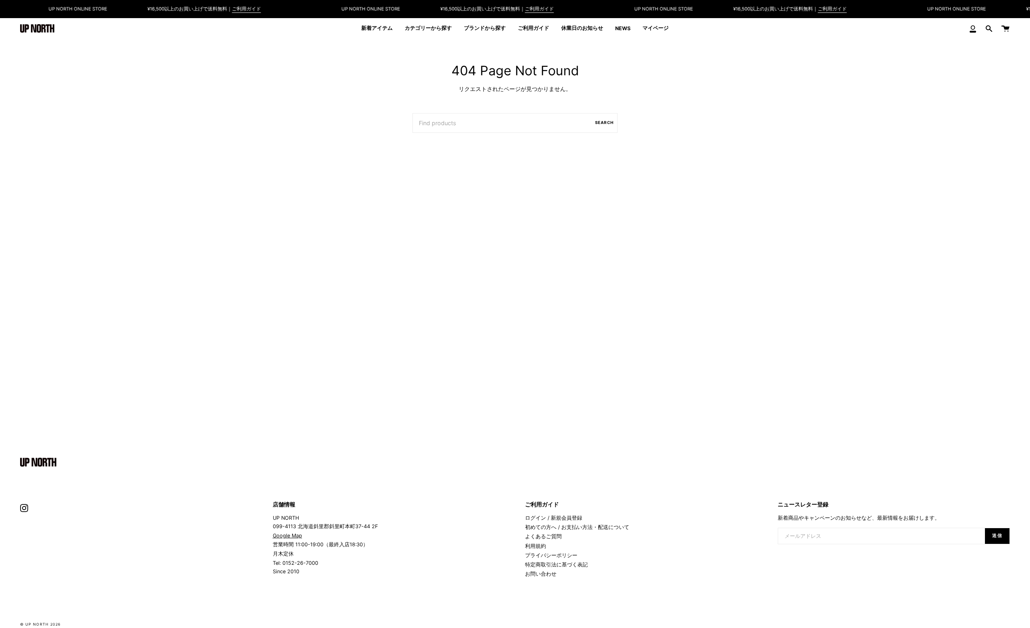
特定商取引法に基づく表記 (556, 565)
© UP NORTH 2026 (40, 624)
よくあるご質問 (543, 536)
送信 (997, 535)
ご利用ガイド (246, 9)
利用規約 (535, 546)
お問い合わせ (540, 574)
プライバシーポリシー (551, 555)
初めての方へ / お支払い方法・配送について (577, 527)
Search (604, 122)
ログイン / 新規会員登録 (553, 518)
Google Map (287, 536)
